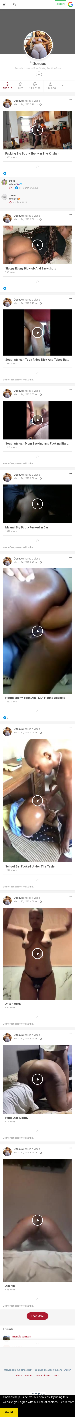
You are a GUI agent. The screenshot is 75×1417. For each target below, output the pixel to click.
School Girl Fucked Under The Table (30, 866)
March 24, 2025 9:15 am (26, 303)
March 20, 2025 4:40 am (26, 1152)
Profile (7, 88)
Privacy (29, 1375)
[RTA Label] (37, 1394)
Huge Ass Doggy (16, 1118)
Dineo (12, 181)
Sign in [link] (60, 4)
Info (20, 88)
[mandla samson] (6, 1338)
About (19, 1375)
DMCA (56, 1375)
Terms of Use (43, 1375)
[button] (39, 74)
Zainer (12, 195)
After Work (13, 1004)
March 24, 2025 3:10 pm (26, 104)
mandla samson (21, 1336)
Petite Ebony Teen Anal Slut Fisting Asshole (35, 698)
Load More (37, 1316)
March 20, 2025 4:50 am (26, 901)
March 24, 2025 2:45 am (26, 562)
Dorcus (39, 63)
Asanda (10, 1286)
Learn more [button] (67, 1402)
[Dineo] (4, 182)
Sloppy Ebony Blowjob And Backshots (30, 268)
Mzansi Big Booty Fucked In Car (26, 527)
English (67, 1370)
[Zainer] (4, 197)
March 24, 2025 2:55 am (26, 394)
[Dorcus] (7, 103)
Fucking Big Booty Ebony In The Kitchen (32, 153)
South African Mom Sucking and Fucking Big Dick (37, 443)
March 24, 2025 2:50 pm (26, 219)
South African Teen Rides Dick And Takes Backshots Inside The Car (37, 359)
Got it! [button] (9, 1412)
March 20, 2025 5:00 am (26, 732)
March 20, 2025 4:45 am (26, 1038)
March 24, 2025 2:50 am (26, 478)
